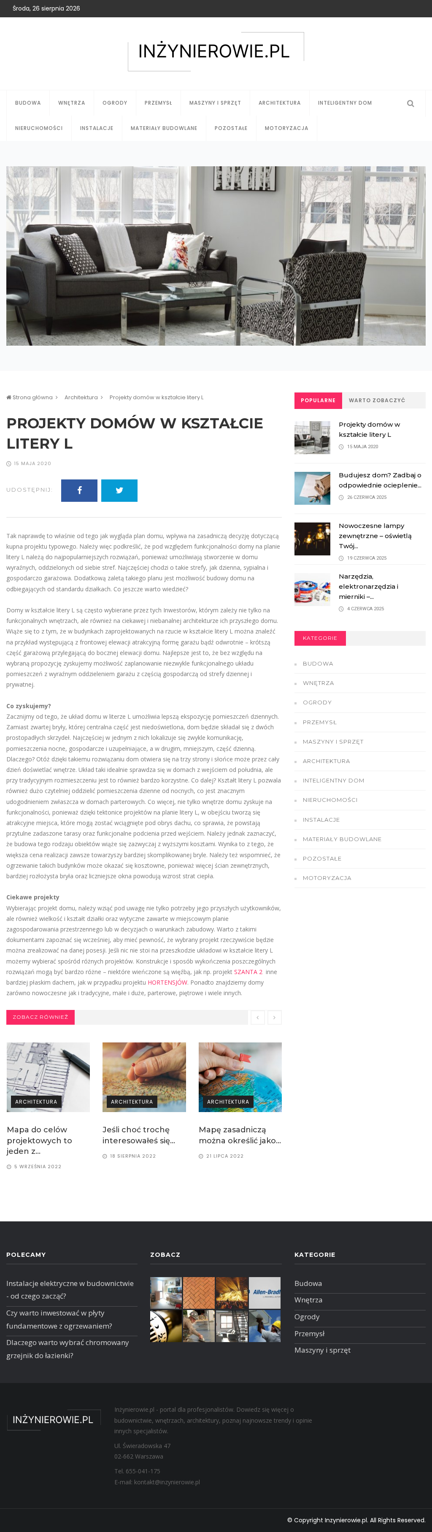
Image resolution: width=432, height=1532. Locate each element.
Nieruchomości (39, 128)
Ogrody (115, 102)
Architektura (280, 102)
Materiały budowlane (164, 128)
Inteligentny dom (345, 102)
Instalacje (96, 128)
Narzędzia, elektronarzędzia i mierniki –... (368, 586)
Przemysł (158, 102)
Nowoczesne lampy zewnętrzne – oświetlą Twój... (375, 536)
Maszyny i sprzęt (215, 102)
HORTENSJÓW (167, 982)
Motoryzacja (286, 128)
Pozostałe (231, 128)
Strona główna (32, 397)
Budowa (28, 102)
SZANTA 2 (248, 972)
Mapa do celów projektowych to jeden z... (39, 1140)
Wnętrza (71, 102)
